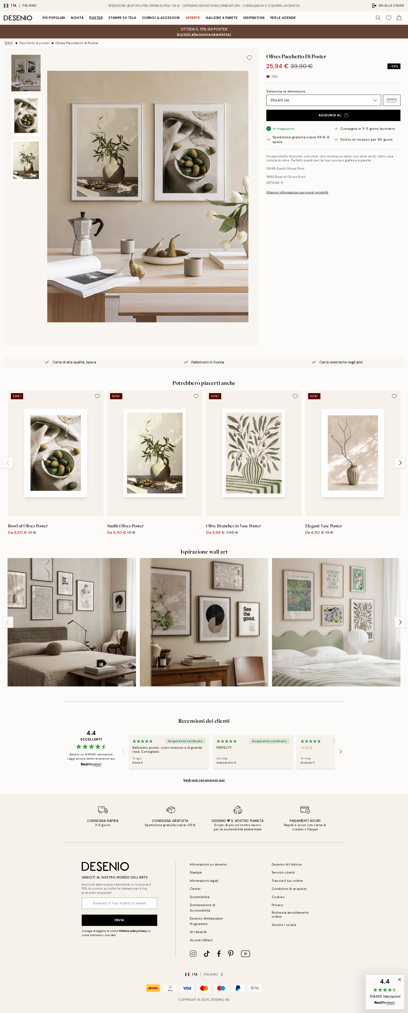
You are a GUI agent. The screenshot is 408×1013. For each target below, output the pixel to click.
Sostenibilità (200, 897)
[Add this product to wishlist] (249, 57)
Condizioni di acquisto (289, 889)
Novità (77, 18)
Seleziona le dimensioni (286, 91)
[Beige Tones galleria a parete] (204, 622)
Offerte (193, 18)
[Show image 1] (26, 73)
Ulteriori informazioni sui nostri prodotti (297, 192)
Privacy (277, 905)
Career (195, 889)
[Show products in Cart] (399, 18)
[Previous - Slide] (7, 462)
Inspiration (254, 18)
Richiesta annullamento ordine (290, 915)
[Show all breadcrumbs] (9, 43)
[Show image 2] (26, 115)
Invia (119, 920)
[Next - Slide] (400, 462)
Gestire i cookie (284, 925)
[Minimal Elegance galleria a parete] (72, 622)
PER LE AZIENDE (283, 18)
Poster (95, 18)
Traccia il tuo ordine (287, 881)
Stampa (196, 872)
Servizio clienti (283, 872)
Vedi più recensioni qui (204, 780)
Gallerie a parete (222, 18)
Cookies (278, 897)
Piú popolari (53, 18)
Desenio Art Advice (287, 864)
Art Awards (198, 932)
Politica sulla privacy (133, 931)
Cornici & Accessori (161, 18)
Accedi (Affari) (201, 940)
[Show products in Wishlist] (388, 18)
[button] (391, 100)
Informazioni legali (204, 881)
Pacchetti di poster (35, 43)
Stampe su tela (122, 18)
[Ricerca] (378, 18)
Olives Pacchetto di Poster (77, 43)
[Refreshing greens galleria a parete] (336, 622)
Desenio (218, 1000)
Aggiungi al (330, 115)
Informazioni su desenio (208, 864)
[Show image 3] (26, 160)
